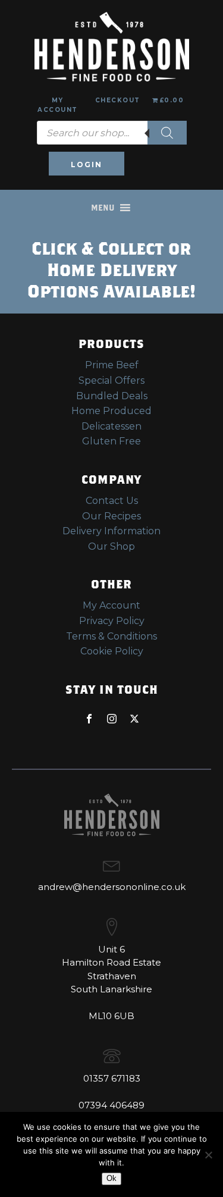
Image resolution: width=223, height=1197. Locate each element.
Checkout (117, 100)
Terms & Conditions (111, 636)
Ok (111, 1178)
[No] (208, 1155)
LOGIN (86, 164)
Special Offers (111, 380)
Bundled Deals (111, 396)
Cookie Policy (111, 651)
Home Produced (111, 410)
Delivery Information (111, 531)
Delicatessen (111, 426)
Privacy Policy (112, 620)
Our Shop (111, 546)
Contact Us (112, 500)
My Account (57, 105)
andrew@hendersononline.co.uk (112, 886)
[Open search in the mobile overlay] (112, 133)
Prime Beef (112, 365)
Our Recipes (111, 516)
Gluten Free (111, 441)
